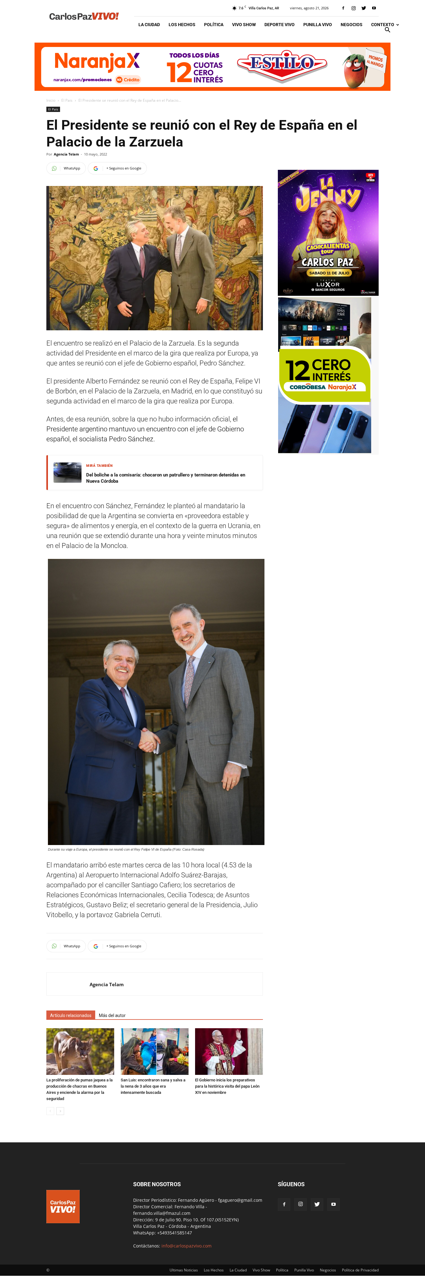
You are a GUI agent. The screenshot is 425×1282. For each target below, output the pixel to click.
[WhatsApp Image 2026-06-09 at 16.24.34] (328, 294)
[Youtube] (374, 8)
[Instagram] (353, 8)
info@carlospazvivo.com (186, 1246)
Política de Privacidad (360, 1270)
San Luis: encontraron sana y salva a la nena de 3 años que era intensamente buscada (153, 1086)
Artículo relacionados (70, 1015)
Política (213, 24)
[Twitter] (363, 8)
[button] (387, 31)
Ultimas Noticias (184, 1270)
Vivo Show (244, 24)
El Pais (66, 100)
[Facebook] (343, 8)
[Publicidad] (212, 67)
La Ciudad (149, 24)
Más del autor (112, 1015)
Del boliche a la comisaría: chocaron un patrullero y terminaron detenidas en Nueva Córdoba (165, 478)
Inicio (50, 100)
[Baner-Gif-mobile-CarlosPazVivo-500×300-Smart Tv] (324, 451)
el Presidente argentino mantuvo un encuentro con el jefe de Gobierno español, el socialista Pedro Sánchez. (145, 429)
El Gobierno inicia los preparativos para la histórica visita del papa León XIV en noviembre (227, 1086)
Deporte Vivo (279, 24)
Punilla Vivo (317, 24)
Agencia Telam (66, 154)
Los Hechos (182, 24)
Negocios (351, 24)
